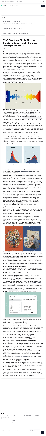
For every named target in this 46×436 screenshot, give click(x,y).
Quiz (43, 5)
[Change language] (39, 5)
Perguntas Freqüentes (16, 417)
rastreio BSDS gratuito (36, 282)
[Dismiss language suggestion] (43, 1)
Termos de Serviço (27, 417)
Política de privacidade (28, 415)
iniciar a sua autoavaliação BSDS (24, 171)
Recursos (18, 5)
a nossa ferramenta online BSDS (31, 318)
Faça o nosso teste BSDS (25, 335)
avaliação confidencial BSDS (22, 356)
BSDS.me (3, 413)
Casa (10, 5)
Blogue (13, 5)
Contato (37, 415)
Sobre (13, 415)
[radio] (29, 430)
